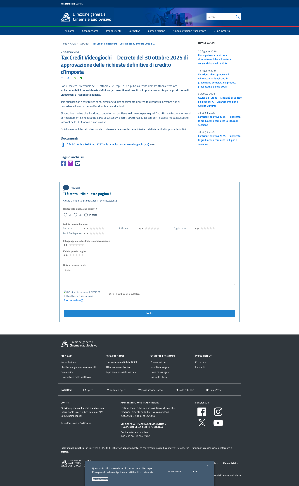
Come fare (200, 362)
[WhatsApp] (74, 77)
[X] (68, 77)
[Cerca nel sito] (238, 17)
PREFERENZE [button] (174, 471)
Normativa (134, 31)
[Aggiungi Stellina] (87, 228)
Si (70, 215)
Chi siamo (69, 31)
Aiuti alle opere (117, 390)
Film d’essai (215, 390)
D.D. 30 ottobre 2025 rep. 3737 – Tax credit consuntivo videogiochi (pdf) (108, 144)
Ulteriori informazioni (100, 479)
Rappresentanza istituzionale (121, 372)
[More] (81, 77)
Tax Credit (84, 43)
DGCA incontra (222, 31)
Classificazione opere (152, 390)
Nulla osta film (186, 390)
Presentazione (68, 362)
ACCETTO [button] (196, 471)
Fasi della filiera (158, 377)
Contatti (66, 402)
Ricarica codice (72, 300)
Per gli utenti (113, 31)
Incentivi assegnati (160, 367)
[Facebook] (61, 77)
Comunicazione (156, 31)
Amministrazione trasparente (189, 31)
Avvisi (73, 43)
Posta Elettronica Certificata (76, 423)
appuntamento (130, 448)
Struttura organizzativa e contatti (79, 367)
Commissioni (67, 372)
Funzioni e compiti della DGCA (121, 362)
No (79, 215)
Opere (89, 390)
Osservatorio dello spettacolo (76, 377)
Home (64, 43)
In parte (93, 215)
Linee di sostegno (159, 372)
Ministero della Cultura (72, 3)
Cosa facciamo (90, 31)
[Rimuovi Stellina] (84, 228)
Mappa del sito (230, 463)
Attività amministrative (118, 367)
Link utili (200, 367)
